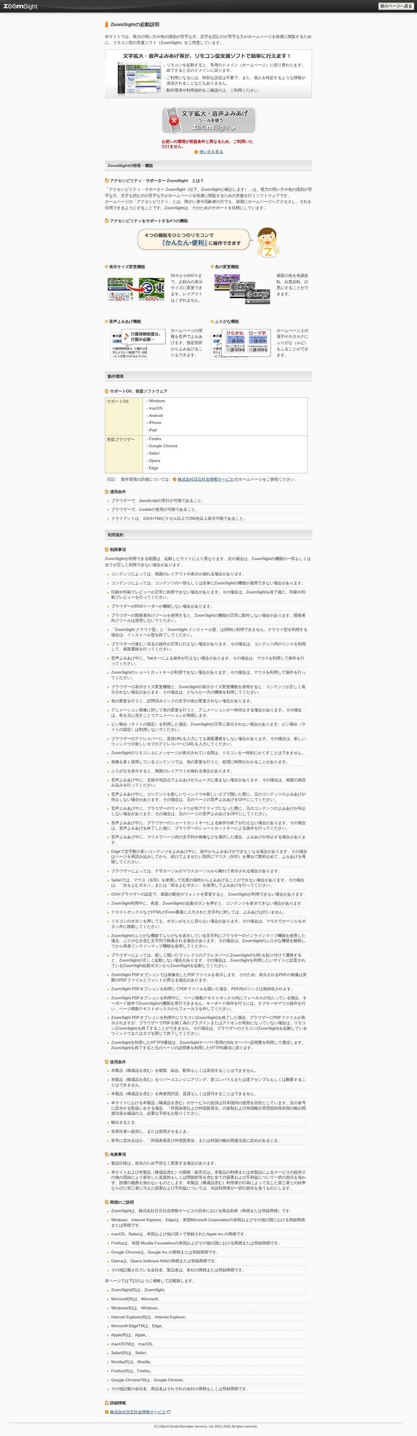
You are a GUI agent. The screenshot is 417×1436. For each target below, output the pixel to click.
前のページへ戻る (396, 6)
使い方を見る (211, 151)
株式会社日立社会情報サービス (205, 479)
